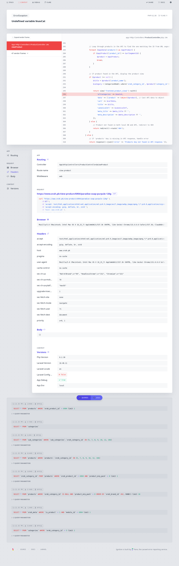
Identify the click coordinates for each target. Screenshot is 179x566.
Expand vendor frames (22, 37)
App (8, 151)
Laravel (43, 549)
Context (10, 184)
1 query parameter (21, 414)
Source (23, 549)
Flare (136, 549)
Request (10, 163)
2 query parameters (22, 481)
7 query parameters (22, 445)
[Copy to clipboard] (164, 164)
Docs (33, 549)
